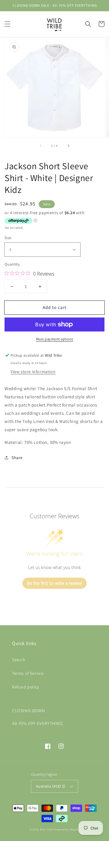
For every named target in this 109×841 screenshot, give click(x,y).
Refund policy (25, 687)
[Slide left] (41, 146)
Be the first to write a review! (54, 583)
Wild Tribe (46, 829)
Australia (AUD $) (50, 786)
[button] (7, 24)
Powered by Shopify (66, 829)
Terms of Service (28, 673)
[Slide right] (68, 146)
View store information (33, 371)
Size (8, 237)
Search (18, 659)
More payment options (54, 339)
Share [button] (17, 457)
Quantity (12, 264)
